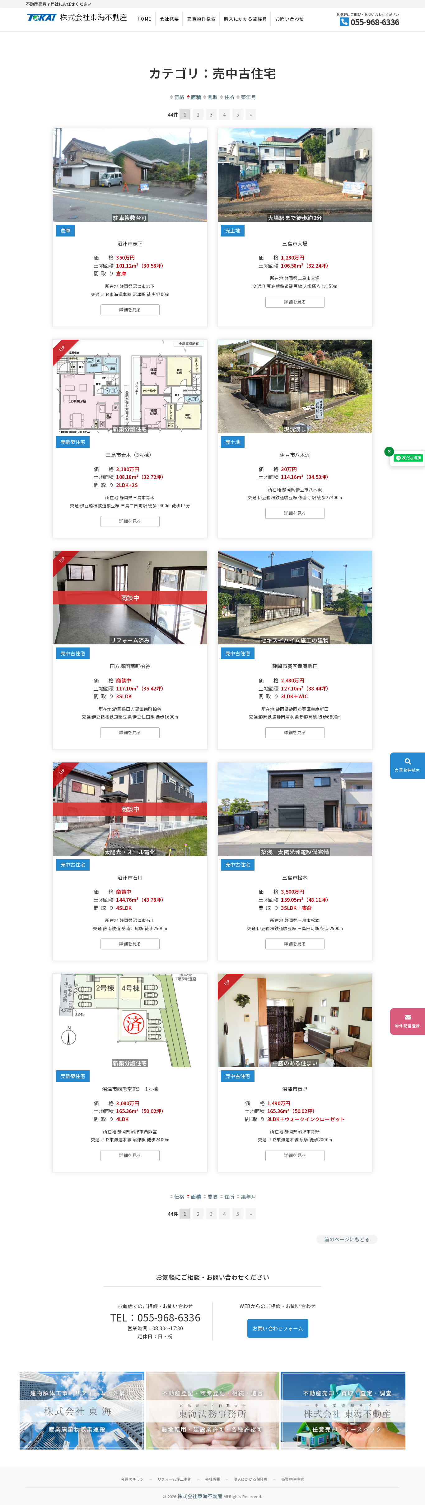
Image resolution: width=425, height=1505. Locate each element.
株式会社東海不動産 (200, 1496)
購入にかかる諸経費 (245, 19)
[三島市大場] (295, 175)
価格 (179, 97)
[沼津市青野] (295, 1020)
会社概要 (169, 19)
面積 (196, 97)
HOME (145, 19)
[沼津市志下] (130, 175)
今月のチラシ (132, 1479)
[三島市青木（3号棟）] (130, 386)
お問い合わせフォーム (278, 1328)
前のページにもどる (347, 1239)
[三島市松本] (295, 809)
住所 (229, 97)
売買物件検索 (201, 19)
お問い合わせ (289, 19)
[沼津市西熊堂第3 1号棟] (130, 1020)
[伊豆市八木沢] (295, 386)
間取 (212, 97)
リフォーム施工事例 (174, 1479)
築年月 (248, 97)
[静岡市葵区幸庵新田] (295, 597)
